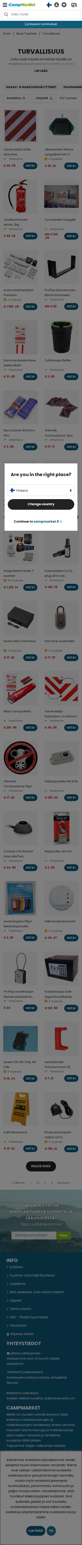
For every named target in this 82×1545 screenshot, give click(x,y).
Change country (41, 504)
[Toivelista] (63, 4)
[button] (55, 4)
